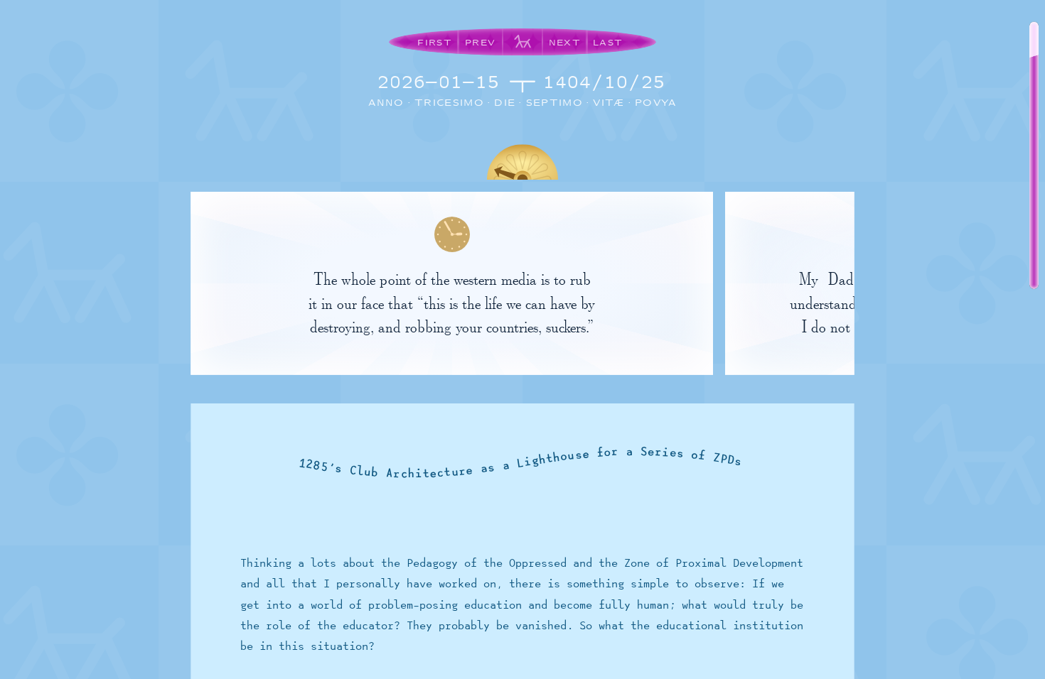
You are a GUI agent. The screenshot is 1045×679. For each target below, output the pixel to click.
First (434, 42)
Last (608, 42)
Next (565, 42)
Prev (480, 42)
